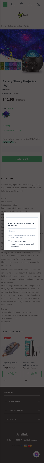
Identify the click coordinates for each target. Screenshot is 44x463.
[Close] (37, 215)
